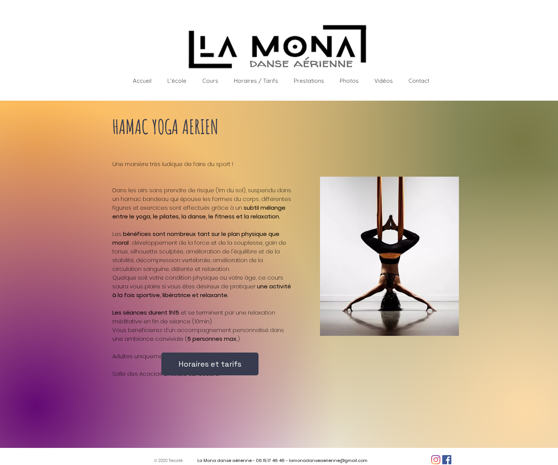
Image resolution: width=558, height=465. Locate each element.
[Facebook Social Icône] (446, 459)
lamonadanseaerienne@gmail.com (328, 460)
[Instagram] (435, 459)
